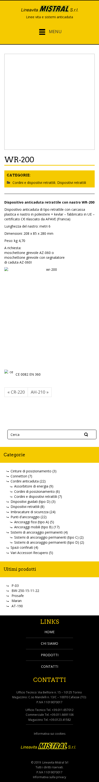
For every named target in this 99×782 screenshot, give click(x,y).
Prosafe (18, 595)
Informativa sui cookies (49, 734)
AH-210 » (40, 392)
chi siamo (49, 643)
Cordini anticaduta (25, 481)
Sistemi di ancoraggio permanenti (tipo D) (46, 542)
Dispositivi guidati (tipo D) (30, 501)
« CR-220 (16, 392)
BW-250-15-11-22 (25, 590)
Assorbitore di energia (31, 486)
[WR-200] (49, 102)
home (49, 632)
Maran (17, 600)
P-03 (15, 585)
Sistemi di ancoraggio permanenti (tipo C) (46, 537)
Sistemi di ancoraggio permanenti (37, 532)
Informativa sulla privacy (49, 777)
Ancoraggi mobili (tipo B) (33, 527)
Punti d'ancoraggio (25, 517)
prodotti (49, 655)
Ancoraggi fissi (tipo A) (31, 522)
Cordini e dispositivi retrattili (33, 182)
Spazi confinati (22, 547)
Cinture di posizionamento (31, 471)
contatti (49, 666)
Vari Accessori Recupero (29, 552)
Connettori (19, 476)
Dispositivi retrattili (71, 182)
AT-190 (17, 606)
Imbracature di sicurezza (30, 512)
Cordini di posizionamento (34, 491)
